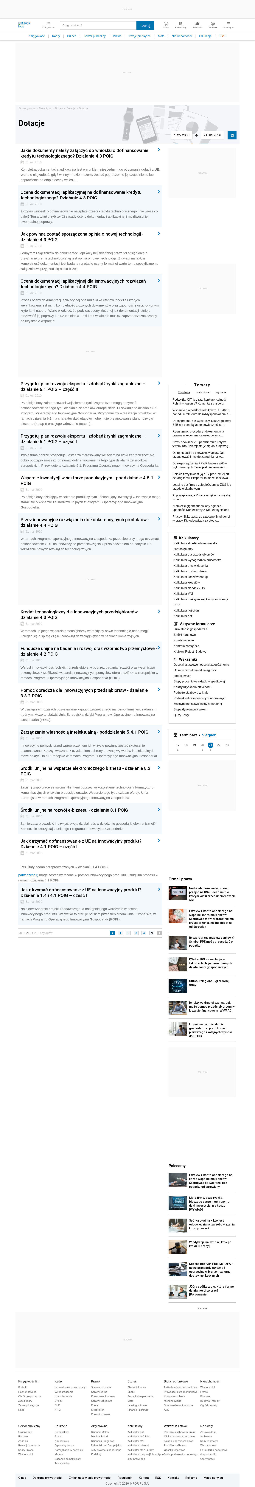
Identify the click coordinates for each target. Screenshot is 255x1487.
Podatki (22, 1387)
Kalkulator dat (183, 616)
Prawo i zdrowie (100, 1414)
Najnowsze (203, 392)
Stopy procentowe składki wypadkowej (199, 681)
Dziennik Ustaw (100, 1431)
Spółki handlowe (185, 634)
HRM (58, 1409)
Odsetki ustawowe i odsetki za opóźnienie (201, 664)
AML (166, 1409)
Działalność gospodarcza (190, 629)
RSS (158, 1478)
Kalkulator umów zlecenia (191, 565)
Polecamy (177, 1165)
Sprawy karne (99, 1391)
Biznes (71, 36)
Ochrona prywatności (47, 1478)
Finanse (205, 1396)
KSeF (222, 36)
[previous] (112, 933)
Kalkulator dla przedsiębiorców (194, 554)
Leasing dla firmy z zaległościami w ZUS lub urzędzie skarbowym (201, 486)
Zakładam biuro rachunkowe (181, 1387)
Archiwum (206, 1436)
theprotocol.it (208, 1454)
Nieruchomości (182, 36)
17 (177, 745)
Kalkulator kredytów (187, 582)
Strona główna (26, 108)
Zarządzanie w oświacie (69, 1449)
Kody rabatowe (209, 1440)
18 (186, 745)
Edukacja (205, 36)
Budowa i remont (210, 1400)
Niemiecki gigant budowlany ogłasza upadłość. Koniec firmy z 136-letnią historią (200, 507)
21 (210, 745)
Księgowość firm (29, 1381)
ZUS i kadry (25, 1400)
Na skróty (206, 1426)
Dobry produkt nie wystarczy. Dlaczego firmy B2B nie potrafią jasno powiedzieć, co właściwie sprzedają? (201, 423)
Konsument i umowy (103, 1396)
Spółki (131, 1391)
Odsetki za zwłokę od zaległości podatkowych (195, 673)
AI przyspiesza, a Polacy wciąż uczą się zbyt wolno (201, 497)
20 (202, 745)
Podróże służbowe (175, 1445)
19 (194, 745)
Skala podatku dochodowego (181, 1454)
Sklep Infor (97, 1409)
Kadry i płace (26, 1449)
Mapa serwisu (213, 1478)
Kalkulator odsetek (138, 1445)
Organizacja (25, 1431)
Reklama (191, 1478)
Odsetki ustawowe (174, 1449)
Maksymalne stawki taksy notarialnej (198, 703)
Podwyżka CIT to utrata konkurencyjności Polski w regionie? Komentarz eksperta (199, 401)
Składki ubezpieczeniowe (178, 1440)
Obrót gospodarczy (29, 1396)
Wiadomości (207, 1387)
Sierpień (209, 735)
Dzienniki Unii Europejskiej (106, 1445)
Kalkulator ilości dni (187, 610)
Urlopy (58, 1400)
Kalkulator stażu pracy (141, 1449)
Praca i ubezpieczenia (140, 1396)
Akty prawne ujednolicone (106, 1449)
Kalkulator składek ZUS (189, 588)
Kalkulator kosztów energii (191, 576)
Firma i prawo (180, 878)
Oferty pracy (207, 1458)
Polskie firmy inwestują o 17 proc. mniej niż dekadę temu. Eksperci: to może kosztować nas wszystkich (200, 476)
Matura (59, 1454)
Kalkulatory (189, 537)
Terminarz (188, 735)
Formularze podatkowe (214, 1449)
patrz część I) (28, 875)
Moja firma (45, 108)
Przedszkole (62, 1431)
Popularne (184, 392)
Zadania (23, 1440)
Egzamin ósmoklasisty (68, 1458)
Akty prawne (99, 1426)
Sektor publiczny (95, 36)
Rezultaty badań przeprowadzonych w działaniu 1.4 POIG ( (64, 867)
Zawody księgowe (28, 1405)
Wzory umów (208, 1445)
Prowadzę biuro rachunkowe (181, 1391)
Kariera (144, 1478)
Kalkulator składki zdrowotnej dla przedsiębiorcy (195, 546)
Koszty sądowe (184, 640)
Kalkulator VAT (183, 593)
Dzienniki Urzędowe (102, 1440)
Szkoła (59, 1436)
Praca (94, 1405)
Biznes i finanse (137, 1387)
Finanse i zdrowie (138, 1409)
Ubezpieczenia (63, 1396)
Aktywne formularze (197, 623)
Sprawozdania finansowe (178, 1405)
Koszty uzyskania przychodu (192, 687)
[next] (159, 933)
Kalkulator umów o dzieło (190, 571)
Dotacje (70, 108)
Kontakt (173, 1478)
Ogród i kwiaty (208, 1405)
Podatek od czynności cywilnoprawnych (200, 698)
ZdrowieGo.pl (208, 1431)
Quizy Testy (181, 715)
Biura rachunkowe (176, 1381)
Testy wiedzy (62, 1463)
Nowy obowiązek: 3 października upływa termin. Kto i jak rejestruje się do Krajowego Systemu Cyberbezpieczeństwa (201, 444)
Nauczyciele (62, 1440)
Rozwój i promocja (29, 1445)
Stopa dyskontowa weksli (190, 709)
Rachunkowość (27, 1391)
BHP (57, 1405)
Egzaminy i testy (64, 1445)
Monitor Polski (99, 1436)
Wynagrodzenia (64, 1391)
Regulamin (125, 1478)
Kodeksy (96, 1454)
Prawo (117, 36)
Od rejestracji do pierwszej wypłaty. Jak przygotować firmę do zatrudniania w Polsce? (198, 455)
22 (218, 745)
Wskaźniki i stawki (176, 1426)
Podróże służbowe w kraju (191, 692)
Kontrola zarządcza (186, 646)
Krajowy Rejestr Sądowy (190, 651)
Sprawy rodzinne (101, 1387)
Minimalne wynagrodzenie (179, 1436)
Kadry (56, 36)
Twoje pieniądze (140, 36)
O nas (22, 1478)
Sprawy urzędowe (101, 1400)
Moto (161, 36)
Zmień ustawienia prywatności (90, 1478)
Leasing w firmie (137, 1405)
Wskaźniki (188, 659)
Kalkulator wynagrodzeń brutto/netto (197, 560)
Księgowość (37, 36)
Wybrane (221, 392)
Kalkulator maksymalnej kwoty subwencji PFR (201, 602)
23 (227, 745)
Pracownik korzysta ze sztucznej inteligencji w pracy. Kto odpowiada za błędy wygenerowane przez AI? (201, 518)
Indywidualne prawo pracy (70, 1387)
